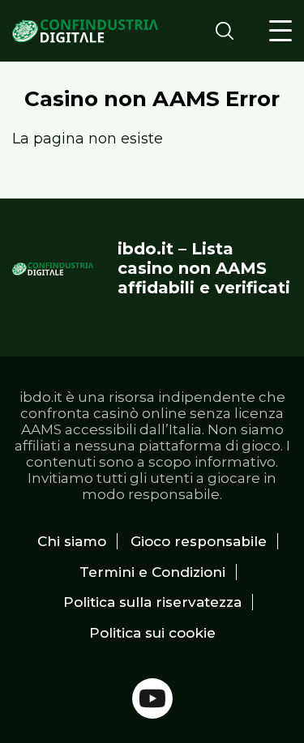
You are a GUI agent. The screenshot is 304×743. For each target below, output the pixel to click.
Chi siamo (71, 541)
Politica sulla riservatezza (152, 602)
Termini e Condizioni (152, 572)
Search (229, 30)
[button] (280, 30)
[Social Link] (152, 698)
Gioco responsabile (199, 541)
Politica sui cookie (152, 633)
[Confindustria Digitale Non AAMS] (85, 31)
